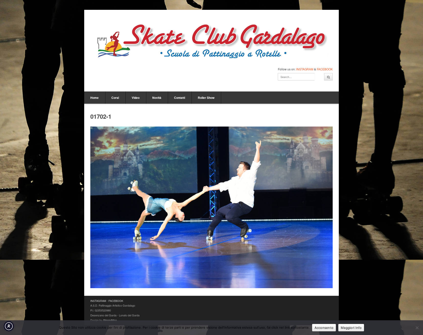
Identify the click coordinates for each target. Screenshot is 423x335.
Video (136, 97)
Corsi (115, 97)
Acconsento (324, 328)
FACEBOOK (325, 69)
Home (94, 97)
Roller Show (206, 97)
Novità (156, 97)
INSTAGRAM (304, 69)
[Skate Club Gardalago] (211, 42)
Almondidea (110, 320)
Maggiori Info (351, 328)
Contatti (179, 97)
